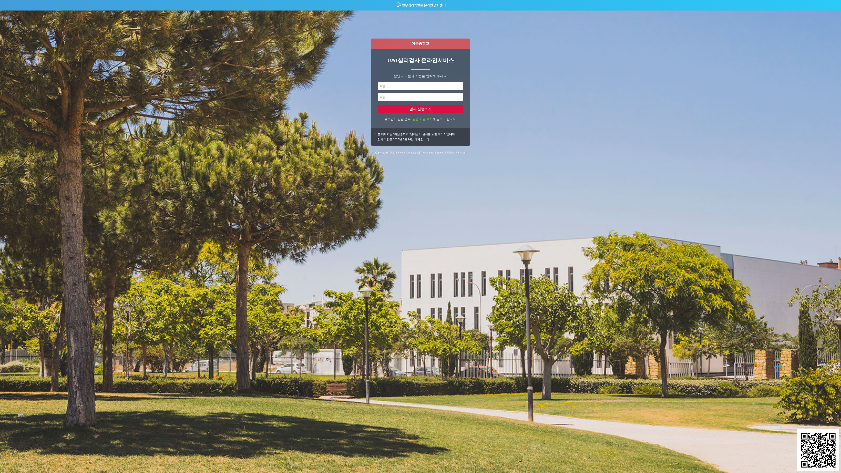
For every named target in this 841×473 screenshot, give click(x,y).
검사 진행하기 (420, 109)
